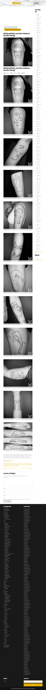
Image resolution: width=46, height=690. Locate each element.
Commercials (7, 510)
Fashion (5, 587)
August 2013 (39, 182)
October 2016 (39, 104)
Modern (6, 549)
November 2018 (27, 535)
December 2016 (27, 568)
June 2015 (38, 136)
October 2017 (39, 79)
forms (31, 463)
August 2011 (39, 231)
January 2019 (39, 47)
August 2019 (39, 35)
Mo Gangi (16, 464)
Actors (6, 623)
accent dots (7, 463)
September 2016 (27, 572)
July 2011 (38, 233)
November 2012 (27, 639)
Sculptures (7, 564)
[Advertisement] (17, 18)
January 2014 (39, 170)
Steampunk (7, 566)
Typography (7, 575)
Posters (6, 624)
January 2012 (39, 219)
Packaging (7, 598)
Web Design (6, 646)
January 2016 (39, 121)
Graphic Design (8, 539)
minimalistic (13, 464)
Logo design (7, 597)
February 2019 (27, 530)
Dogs (6, 640)
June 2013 (38, 185)
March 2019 (38, 43)
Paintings (6, 550)
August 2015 (39, 133)
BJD (4, 583)
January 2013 (39, 195)
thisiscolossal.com (8, 461)
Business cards (8, 595)
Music (5, 629)
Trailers (6, 627)
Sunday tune (7, 635)
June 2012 (38, 210)
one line (20, 464)
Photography (7, 555)
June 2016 (38, 112)
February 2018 (27, 548)
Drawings (6, 536)
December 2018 (27, 533)
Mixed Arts (7, 548)
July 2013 (38, 184)
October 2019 (39, 30)
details (22, 463)
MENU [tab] (36, 3)
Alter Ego (5, 511)
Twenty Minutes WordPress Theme (18, 688)
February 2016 (27, 583)
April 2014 (38, 164)
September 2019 (27, 520)
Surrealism (7, 571)
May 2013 (38, 187)
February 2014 (27, 617)
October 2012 (39, 202)
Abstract (6, 523)
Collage (6, 532)
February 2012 (27, 652)
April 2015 (38, 139)
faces (25, 463)
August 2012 (39, 206)
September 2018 (27, 538)
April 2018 (38, 66)
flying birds (28, 463)
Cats (6, 639)
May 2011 (38, 236)
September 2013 (27, 625)
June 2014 (38, 161)
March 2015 (38, 141)
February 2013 (27, 635)
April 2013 (38, 189)
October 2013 (39, 177)
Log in (38, 257)
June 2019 (38, 38)
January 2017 (39, 97)
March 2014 (38, 166)
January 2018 (39, 72)
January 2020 (39, 23)
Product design (7, 600)
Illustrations (7, 540)
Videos (6, 636)
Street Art (6, 569)
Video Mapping (7, 577)
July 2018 (38, 61)
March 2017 (38, 92)
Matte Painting (7, 545)
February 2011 (27, 670)
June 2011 (38, 234)
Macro (7, 556)
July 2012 (38, 208)
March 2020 (38, 21)
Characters (7, 529)
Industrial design (8, 542)
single (29, 464)
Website (4, 494)
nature (6, 614)
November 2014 (27, 604)
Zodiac (6, 619)
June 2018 (38, 63)
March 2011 (38, 239)
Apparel (6, 588)
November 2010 (27, 674)
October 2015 (39, 128)
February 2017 (27, 565)
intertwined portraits (6, 464)
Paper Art (6, 552)
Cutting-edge (7, 533)
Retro (6, 562)
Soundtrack (7, 626)
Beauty (5, 581)
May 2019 (38, 40)
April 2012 (38, 213)
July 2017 (38, 85)
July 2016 (38, 110)
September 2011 (27, 659)
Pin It (18, 103)
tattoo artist (5, 465)
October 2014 (39, 153)
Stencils (6, 568)
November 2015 (27, 587)
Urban (6, 617)
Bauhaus (6, 524)
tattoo (31, 464)
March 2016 (38, 117)
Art (4, 520)
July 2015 (38, 134)
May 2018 (38, 64)
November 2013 (27, 622)
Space (5, 642)
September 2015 (27, 590)
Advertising (6, 509)
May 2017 (38, 89)
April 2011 (38, 238)
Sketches (6, 565)
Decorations (7, 516)
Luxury (6, 613)
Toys (5, 643)
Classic (6, 530)
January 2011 (39, 244)
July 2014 (38, 159)
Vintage (6, 578)
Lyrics (6, 633)
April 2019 (38, 41)
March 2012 (38, 215)
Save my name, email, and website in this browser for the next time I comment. (16, 499)
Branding (6, 594)
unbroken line (12, 465)
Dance (6, 630)
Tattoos (14, 27)
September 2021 (27, 511)
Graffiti (6, 537)
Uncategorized (7, 645)
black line (16, 463)
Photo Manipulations (9, 553)
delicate (19, 463)
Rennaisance (7, 561)
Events (6, 632)
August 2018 (39, 59)
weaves (17, 465)
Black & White (7, 526)
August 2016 (39, 108)
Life (5, 606)
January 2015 (39, 146)
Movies (5, 622)
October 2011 (39, 226)
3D (5, 521)
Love (6, 611)
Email (4, 491)
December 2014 (27, 603)
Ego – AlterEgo (8, 27)
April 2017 (38, 90)
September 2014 (27, 607)
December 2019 (27, 516)
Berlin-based (12, 463)
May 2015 (38, 138)
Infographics (7, 543)
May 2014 (38, 162)
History (6, 610)
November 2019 (27, 517)
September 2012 (27, 642)
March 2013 (38, 190)
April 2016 (38, 115)
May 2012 (38, 211)
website (8, 460)
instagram (12, 460)
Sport (6, 616)
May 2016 (38, 113)
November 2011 (27, 656)
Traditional (7, 574)
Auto (6, 607)
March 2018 (38, 68)
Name (4, 488)
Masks (5, 620)
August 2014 (39, 157)
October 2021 (39, 17)
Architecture (6, 514)
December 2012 (27, 638)
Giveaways (6, 591)
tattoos (9, 465)
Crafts (5, 584)
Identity (5, 593)
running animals (24, 464)
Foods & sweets (8, 608)
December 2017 (27, 551)
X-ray (6, 579)
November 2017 (27, 552)
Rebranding (7, 601)
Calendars (7, 527)
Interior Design (7, 519)
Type (6, 603)
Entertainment (6, 585)
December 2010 (27, 672)
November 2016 (27, 569)
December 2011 (27, 655)
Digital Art (6, 535)
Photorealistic (7, 558)
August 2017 (39, 84)
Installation (6, 604)
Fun (5, 590)
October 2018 (39, 55)
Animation (6, 513)
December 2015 (27, 585)
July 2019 (38, 36)
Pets (5, 638)
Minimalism (7, 546)
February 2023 (27, 509)
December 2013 (27, 620)
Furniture (6, 517)
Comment (5, 477)
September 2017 (27, 555)
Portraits (6, 559)
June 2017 (38, 87)
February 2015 (27, 600)
